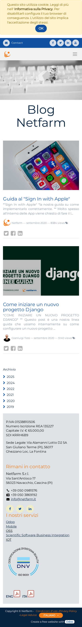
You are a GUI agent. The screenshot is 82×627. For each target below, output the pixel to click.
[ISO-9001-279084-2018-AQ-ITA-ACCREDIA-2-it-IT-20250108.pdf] (31, 594)
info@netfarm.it (23, 499)
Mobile (11, 526)
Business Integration (52, 535)
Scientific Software (21, 535)
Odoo (10, 522)
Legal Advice (28, 615)
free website (50, 621)
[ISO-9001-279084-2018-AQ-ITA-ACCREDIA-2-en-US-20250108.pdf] (17, 594)
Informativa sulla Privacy (33, 9)
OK (41, 28)
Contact (17, 42)
